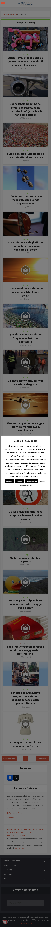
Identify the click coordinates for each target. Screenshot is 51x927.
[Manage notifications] (5, 922)
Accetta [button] (9, 481)
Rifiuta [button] (19, 481)
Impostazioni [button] (32, 481)
